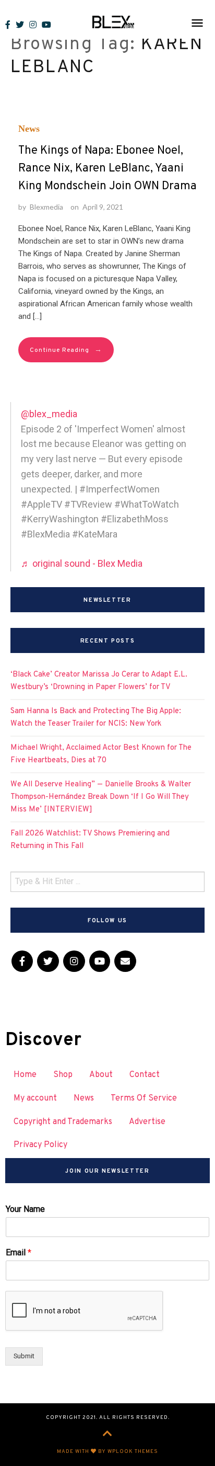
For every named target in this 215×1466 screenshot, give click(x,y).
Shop (63, 1075)
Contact (144, 1075)
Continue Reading (66, 350)
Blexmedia (46, 206)
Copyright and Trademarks (63, 1122)
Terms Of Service (144, 1098)
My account (35, 1098)
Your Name (25, 1209)
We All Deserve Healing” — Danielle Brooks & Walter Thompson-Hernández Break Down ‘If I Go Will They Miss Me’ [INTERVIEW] (100, 797)
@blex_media (49, 413)
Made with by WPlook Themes (107, 1451)
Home (25, 1075)
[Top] (107, 1434)
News (29, 128)
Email (18, 1252)
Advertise (147, 1122)
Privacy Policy (40, 1145)
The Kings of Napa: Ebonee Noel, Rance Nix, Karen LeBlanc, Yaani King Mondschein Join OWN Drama (107, 168)
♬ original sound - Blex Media (81, 563)
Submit (24, 1356)
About (101, 1075)
